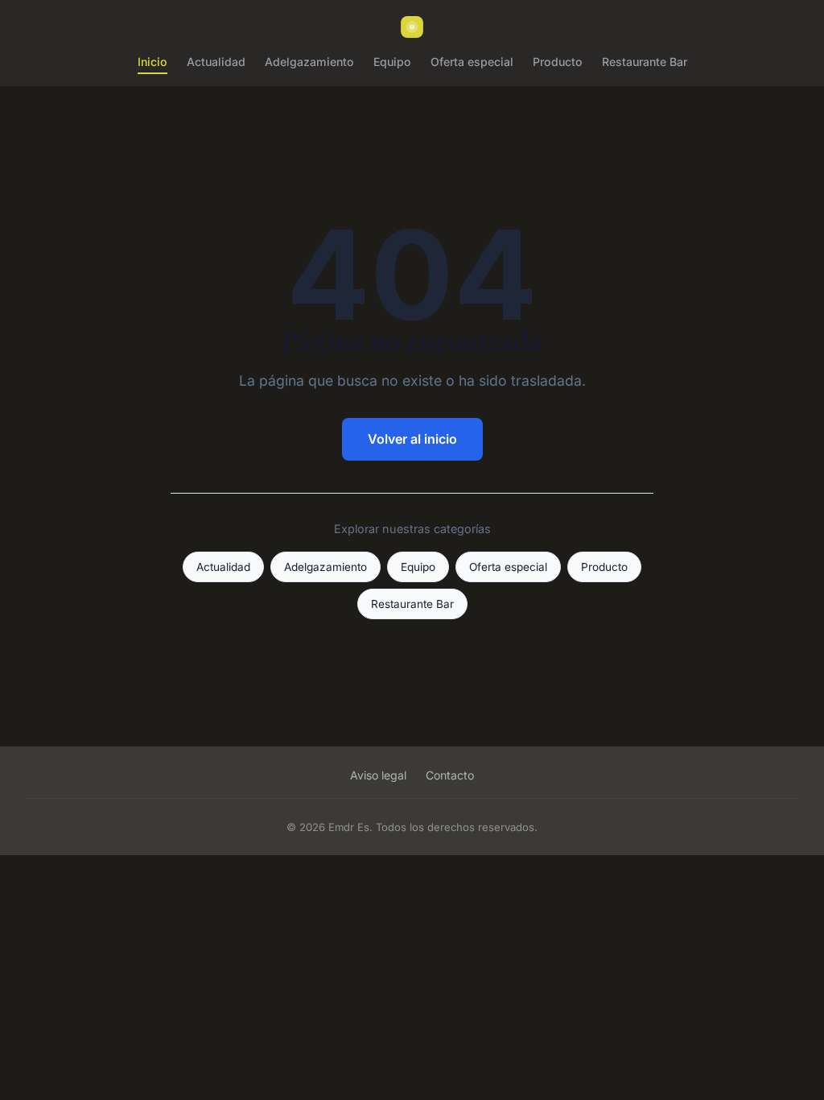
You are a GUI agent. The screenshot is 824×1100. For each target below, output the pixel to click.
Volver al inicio (412, 439)
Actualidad (216, 61)
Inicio (152, 61)
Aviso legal (378, 775)
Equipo (392, 61)
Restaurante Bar (644, 61)
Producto (558, 61)
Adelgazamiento (309, 61)
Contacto (450, 775)
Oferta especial (472, 61)
